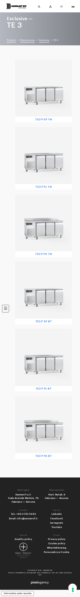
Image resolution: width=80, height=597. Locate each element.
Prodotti (11, 40)
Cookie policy (56, 543)
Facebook (56, 518)
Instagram (56, 523)
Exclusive (44, 40)
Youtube (56, 527)
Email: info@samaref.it (23, 518)
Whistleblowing (56, 548)
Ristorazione (27, 40)
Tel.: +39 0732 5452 (23, 514)
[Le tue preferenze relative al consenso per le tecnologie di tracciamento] (73, 590)
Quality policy (23, 539)
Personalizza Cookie (57, 552)
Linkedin (56, 514)
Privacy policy (56, 539)
